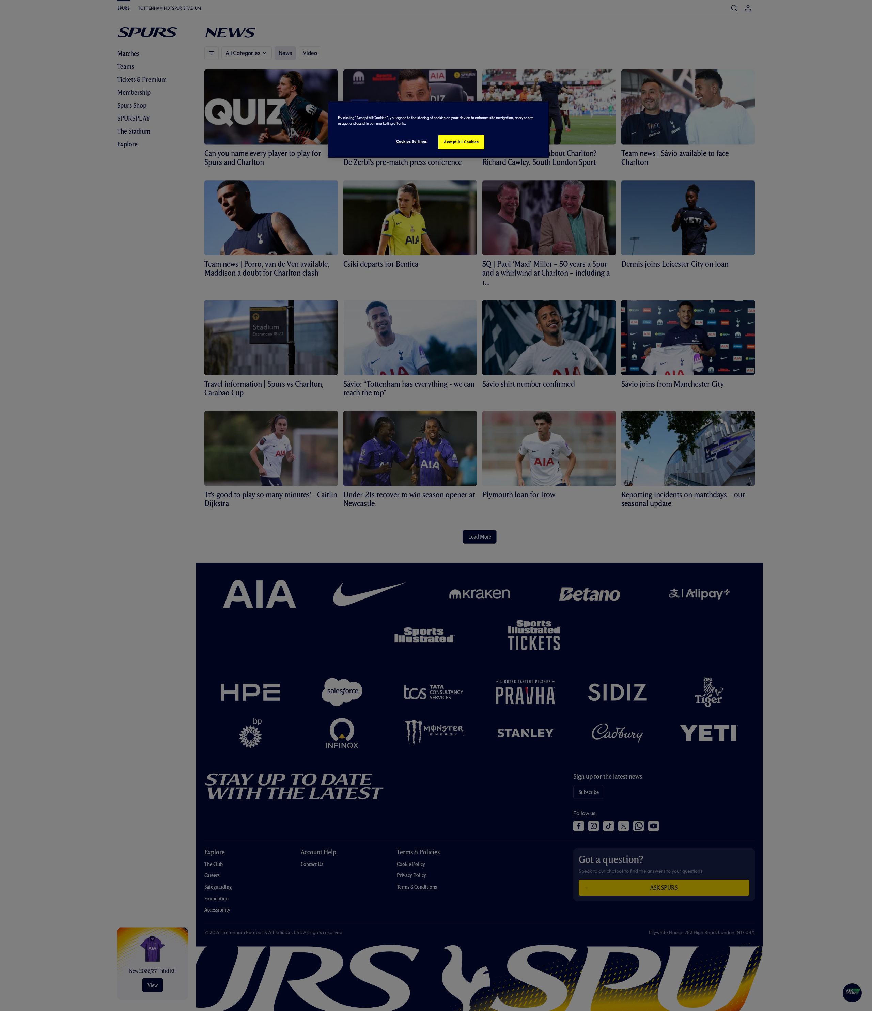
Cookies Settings (411, 141)
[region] (438, 129)
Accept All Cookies (461, 141)
